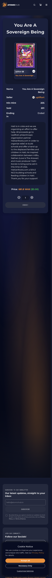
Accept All (25, 561)
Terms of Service (21, 519)
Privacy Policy (38, 553)
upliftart (40, 97)
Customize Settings (25, 571)
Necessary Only (25, 566)
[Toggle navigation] (46, 4)
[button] (34, 44)
